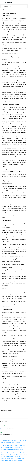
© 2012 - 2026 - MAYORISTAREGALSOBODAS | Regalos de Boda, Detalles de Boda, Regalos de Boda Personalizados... (14, 440)
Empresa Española (6, 439)
